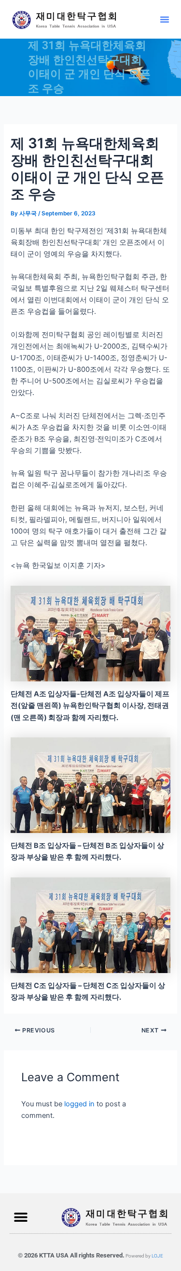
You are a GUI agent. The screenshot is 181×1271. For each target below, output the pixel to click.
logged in (79, 1104)
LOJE (157, 1256)
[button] (164, 19)
